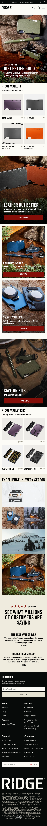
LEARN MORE (31, 2)
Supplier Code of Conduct (30, 720)
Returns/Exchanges (10, 748)
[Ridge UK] (7, 7)
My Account (7, 740)
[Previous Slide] (41, 2)
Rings (4, 711)
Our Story (28, 707)
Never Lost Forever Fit (11, 752)
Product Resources (32, 752)
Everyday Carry (8, 723)
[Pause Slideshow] (2, 2)
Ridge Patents (30, 715)
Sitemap (5, 756)
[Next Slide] (44, 2)
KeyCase (5, 719)
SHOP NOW (23, 218)
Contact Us (29, 756)
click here (19, 817)
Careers (27, 711)
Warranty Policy (31, 744)
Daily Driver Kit (8, 469)
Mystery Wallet (8, 147)
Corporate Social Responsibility (31, 727)
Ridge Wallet (7, 118)
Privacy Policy (30, 740)
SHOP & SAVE (23, 401)
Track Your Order (9, 744)
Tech (4, 715)
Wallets (5, 707)
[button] (33, 7)
